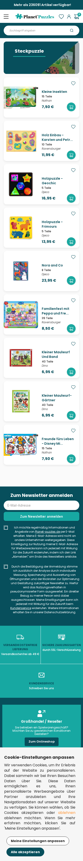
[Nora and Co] (21, 284)
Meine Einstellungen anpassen (38, 841)
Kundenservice (20, 608)
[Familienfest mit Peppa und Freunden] (21, 327)
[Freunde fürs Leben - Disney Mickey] (21, 457)
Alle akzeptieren (25, 852)
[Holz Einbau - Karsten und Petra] (21, 153)
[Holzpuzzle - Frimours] (21, 240)
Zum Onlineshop (42, 741)
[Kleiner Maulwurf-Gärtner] (21, 414)
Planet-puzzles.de (47, 532)
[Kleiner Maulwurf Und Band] (21, 371)
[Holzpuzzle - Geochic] (21, 197)
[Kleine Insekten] (21, 110)
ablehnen (66, 812)
